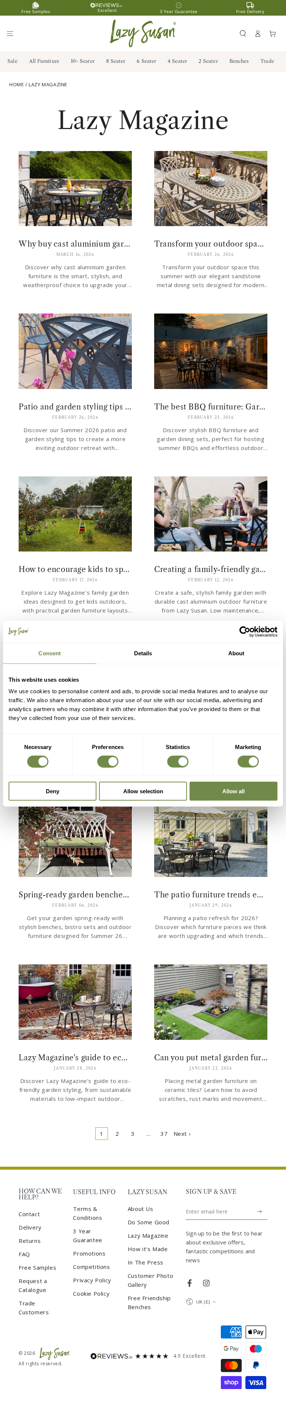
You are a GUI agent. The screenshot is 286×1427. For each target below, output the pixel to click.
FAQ (24, 1254)
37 (164, 1133)
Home (16, 84)
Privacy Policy (92, 1280)
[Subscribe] (259, 1211)
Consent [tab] (49, 653)
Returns (30, 1240)
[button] (242, 33)
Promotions (89, 1253)
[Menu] (13, 33)
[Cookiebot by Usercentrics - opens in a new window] (244, 631)
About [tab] (236, 653)
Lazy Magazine (48, 84)
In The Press (145, 1262)
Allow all (233, 791)
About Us (140, 1208)
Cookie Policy (91, 1293)
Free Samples (37, 1267)
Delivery (30, 1227)
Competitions (91, 1266)
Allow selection (143, 791)
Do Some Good (148, 1222)
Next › (182, 1133)
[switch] (107, 761)
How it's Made (148, 1249)
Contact (29, 1214)
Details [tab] (143, 653)
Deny (52, 791)
